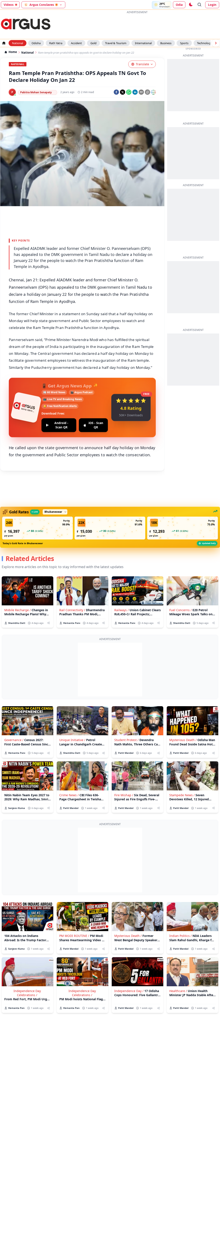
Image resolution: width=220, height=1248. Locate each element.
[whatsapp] (128, 92)
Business (165, 43)
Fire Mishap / (123, 795)
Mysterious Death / (183, 740)
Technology (204, 43)
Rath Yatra (55, 43)
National (17, 43)
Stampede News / (182, 795)
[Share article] (48, 623)
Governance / (13, 740)
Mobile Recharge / (17, 610)
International (143, 43)
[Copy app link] (147, 92)
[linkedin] (135, 92)
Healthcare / (178, 991)
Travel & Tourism (115, 43)
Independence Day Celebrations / (27, 993)
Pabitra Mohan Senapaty (36, 92)
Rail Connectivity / (72, 610)
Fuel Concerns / (180, 610)
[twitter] (122, 92)
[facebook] (116, 92)
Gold (93, 43)
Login (212, 5)
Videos (9, 5)
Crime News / (69, 795)
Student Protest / (126, 740)
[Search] (199, 5)
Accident (76, 43)
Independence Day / (129, 991)
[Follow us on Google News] (153, 92)
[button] (37, 528)
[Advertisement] (137, 24)
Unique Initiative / (72, 740)
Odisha (36, 43)
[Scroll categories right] (216, 43)
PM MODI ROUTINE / (74, 936)
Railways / (121, 610)
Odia (179, 5)
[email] (141, 92)
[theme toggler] (190, 4)
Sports (184, 43)
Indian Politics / (180, 936)
